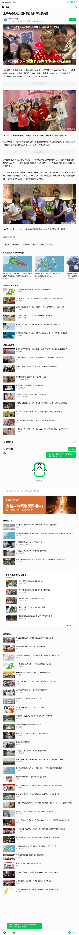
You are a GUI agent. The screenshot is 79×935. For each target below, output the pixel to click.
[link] (9, 932)
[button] (4, 932)
